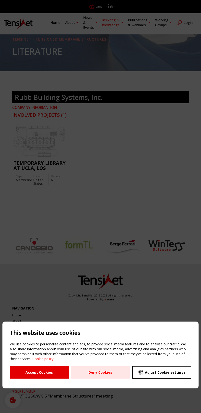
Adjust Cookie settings (165, 372)
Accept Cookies (39, 372)
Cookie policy (42, 358)
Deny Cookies (100, 372)
